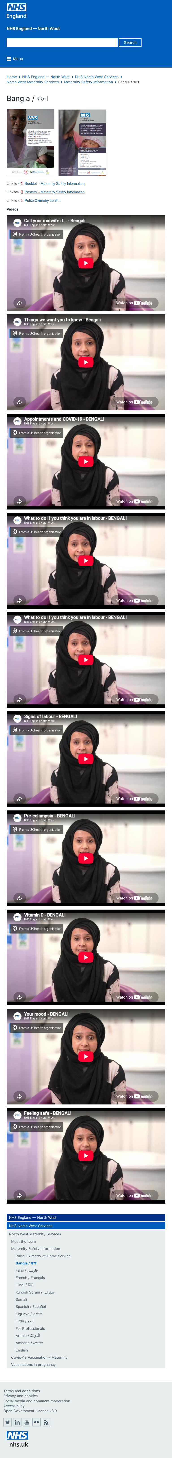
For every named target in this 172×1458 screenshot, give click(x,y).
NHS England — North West (46, 77)
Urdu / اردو (25, 1321)
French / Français (30, 1277)
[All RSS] (46, 1425)
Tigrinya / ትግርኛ (29, 1314)
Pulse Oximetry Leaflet (42, 200)
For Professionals (30, 1328)
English (22, 1350)
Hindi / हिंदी (24, 1285)
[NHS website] (17, 1445)
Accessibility (14, 1406)
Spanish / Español (31, 1306)
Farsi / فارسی (27, 1270)
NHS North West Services (96, 77)
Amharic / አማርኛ (29, 1343)
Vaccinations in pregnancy (33, 1364)
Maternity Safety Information (88, 82)
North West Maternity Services (33, 82)
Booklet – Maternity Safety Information (55, 183)
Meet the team (23, 1241)
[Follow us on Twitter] (7, 1425)
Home (12, 77)
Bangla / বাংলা (26, 1263)
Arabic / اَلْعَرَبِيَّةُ (28, 1335)
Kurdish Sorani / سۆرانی (35, 1292)
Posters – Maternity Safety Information (55, 192)
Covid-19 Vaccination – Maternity (39, 1357)
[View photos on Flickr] (36, 1425)
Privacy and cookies (20, 1396)
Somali (21, 1299)
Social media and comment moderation (36, 1401)
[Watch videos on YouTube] (27, 1425)
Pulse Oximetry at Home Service (43, 1256)
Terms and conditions (21, 1391)
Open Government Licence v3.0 (30, 1411)
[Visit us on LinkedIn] (17, 1425)
